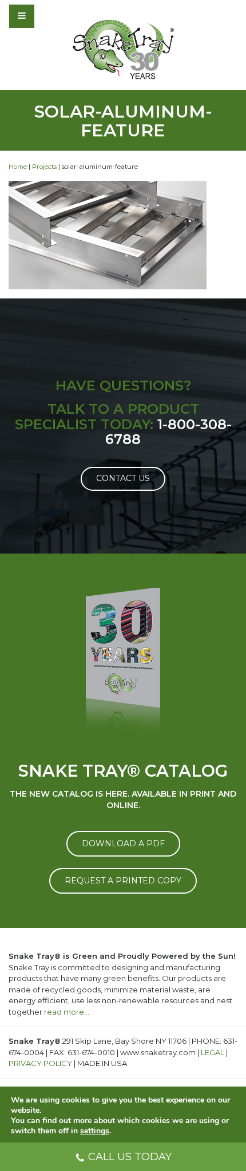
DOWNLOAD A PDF (123, 843)
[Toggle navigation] (53, 16)
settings (94, 1131)
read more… (66, 1011)
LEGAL (212, 1052)
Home (18, 167)
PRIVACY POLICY (40, 1063)
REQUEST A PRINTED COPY (123, 880)
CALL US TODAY (130, 1156)
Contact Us (123, 478)
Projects (44, 167)
